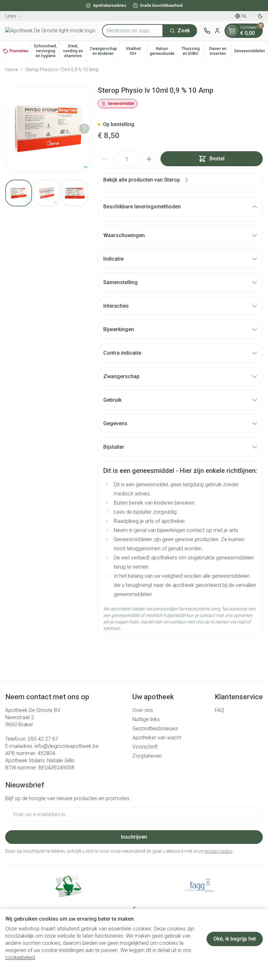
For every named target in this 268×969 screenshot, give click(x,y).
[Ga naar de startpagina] (50, 30)
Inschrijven (134, 837)
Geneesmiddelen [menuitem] (251, 52)
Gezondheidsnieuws (155, 728)
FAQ (219, 710)
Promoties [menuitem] (18, 51)
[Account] (217, 30)
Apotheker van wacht (156, 738)
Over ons (142, 710)
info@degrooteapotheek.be (67, 746)
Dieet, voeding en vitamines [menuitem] (74, 51)
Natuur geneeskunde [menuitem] (163, 51)
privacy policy (218, 851)
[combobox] (132, 30)
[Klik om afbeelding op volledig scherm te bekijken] (48, 128)
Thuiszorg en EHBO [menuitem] (192, 51)
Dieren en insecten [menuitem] (220, 51)
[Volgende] (84, 128)
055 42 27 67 (43, 739)
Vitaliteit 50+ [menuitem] (136, 51)
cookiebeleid (20, 957)
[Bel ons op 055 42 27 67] (207, 30)
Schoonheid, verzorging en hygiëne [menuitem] (46, 51)
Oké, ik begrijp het (234, 939)
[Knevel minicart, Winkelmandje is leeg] (232, 31)
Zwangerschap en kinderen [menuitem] (105, 51)
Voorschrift (145, 747)
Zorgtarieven (147, 756)
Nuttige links (146, 719)
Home (11, 69)
